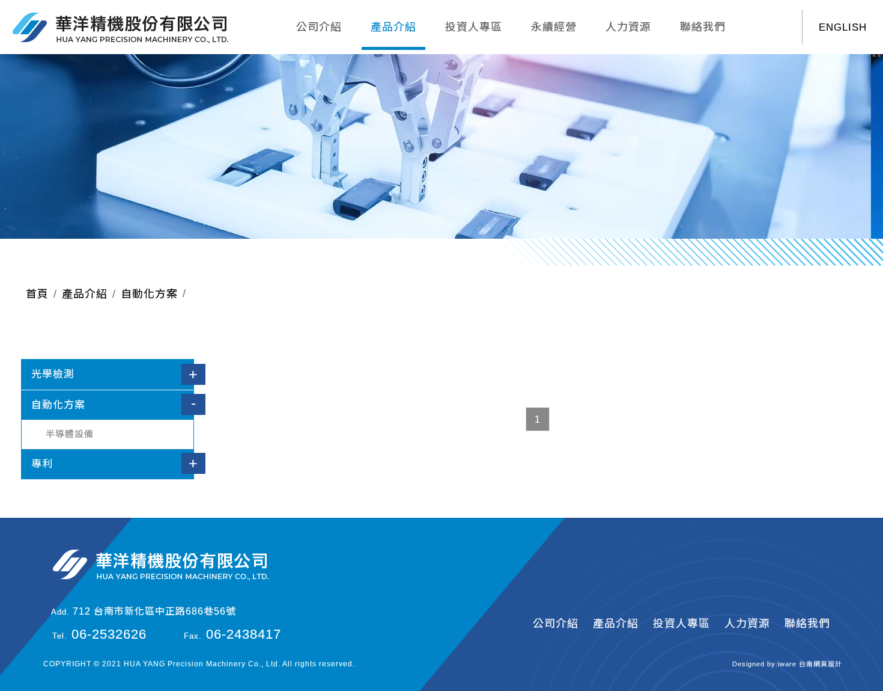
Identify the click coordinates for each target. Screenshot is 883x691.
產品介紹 (393, 27)
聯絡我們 (703, 27)
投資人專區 (473, 27)
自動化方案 (149, 294)
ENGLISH (843, 27)
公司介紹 (319, 27)
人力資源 (628, 27)
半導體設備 (70, 434)
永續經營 (554, 27)
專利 (42, 464)
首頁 (37, 294)
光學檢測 (52, 374)
